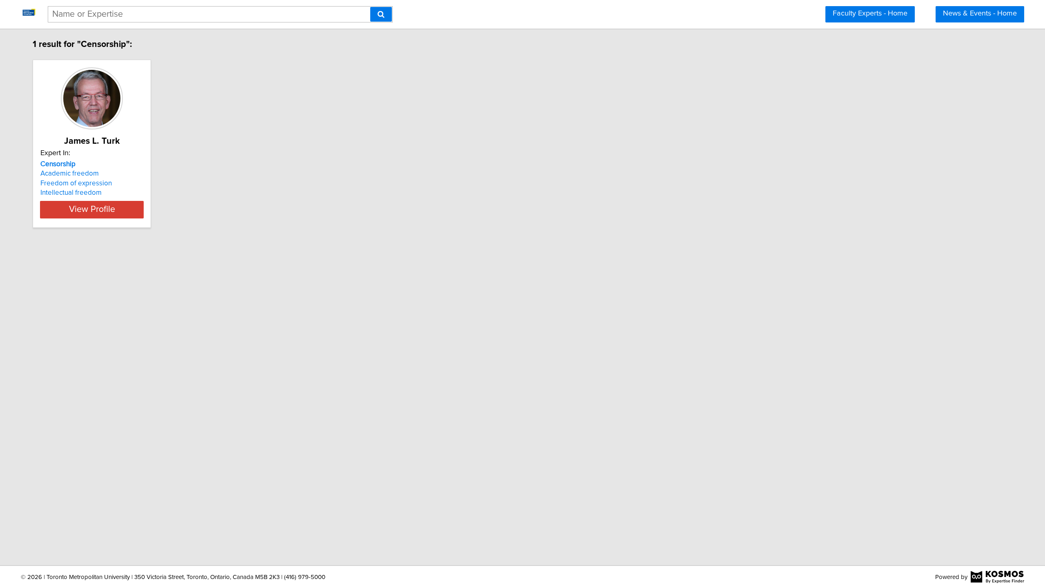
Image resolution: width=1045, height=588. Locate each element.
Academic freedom (69, 173)
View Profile (92, 209)
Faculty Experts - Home (870, 13)
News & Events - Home (980, 13)
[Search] (381, 14)
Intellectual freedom (71, 192)
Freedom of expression (76, 183)
